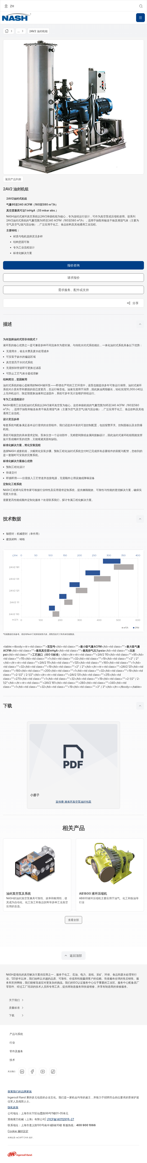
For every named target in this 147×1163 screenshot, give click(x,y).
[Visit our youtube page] (42, 1071)
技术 (12, 1059)
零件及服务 (16, 1051)
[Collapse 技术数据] (140, 519)
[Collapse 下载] (140, 706)
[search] (140, 6)
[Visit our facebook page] (32, 1071)
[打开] (140, 17)
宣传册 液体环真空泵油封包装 (73, 801)
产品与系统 (16, 1034)
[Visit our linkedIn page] (22, 1071)
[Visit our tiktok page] (53, 1071)
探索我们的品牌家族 (20, 1091)
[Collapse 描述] (140, 324)
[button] (73, 324)
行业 (12, 1042)
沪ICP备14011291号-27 (60, 1119)
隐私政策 (13, 1107)
